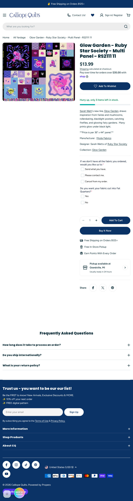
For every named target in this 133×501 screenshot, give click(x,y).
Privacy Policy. (58, 421)
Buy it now (105, 230)
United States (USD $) (61, 467)
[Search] (126, 26)
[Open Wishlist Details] (92, 15)
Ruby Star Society (117, 144)
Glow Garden (111, 111)
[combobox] (66, 26)
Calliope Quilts (19, 484)
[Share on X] (103, 288)
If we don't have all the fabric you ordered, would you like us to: (103, 163)
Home (6, 37)
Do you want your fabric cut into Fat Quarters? (100, 190)
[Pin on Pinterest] (112, 288)
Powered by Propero (39, 484)
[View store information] (125, 267)
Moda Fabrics (104, 138)
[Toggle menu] (4, 15)
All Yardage (19, 37)
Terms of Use (41, 421)
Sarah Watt (86, 111)
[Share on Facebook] (93, 288)
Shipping (84, 69)
